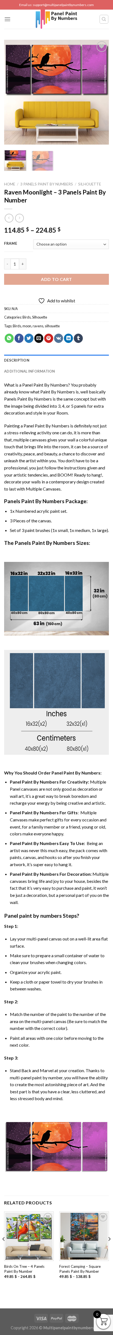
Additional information (29, 371)
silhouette (52, 326)
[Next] (100, 92)
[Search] (104, 19)
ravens (38, 326)
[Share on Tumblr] (78, 338)
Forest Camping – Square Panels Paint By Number (80, 1269)
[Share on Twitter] (28, 338)
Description (16, 360)
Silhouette (89, 184)
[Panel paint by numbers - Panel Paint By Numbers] (56, 19)
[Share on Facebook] (19, 338)
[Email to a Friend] (38, 338)
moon (26, 326)
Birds (26, 317)
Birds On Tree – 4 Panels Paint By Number (24, 1269)
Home (9, 184)
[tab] (56, 360)
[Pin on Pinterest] (48, 338)
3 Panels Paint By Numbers (46, 184)
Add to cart (56, 279)
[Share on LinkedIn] (68, 338)
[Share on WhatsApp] (9, 338)
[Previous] (13, 92)
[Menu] (7, 19)
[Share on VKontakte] (58, 338)
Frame (10, 244)
